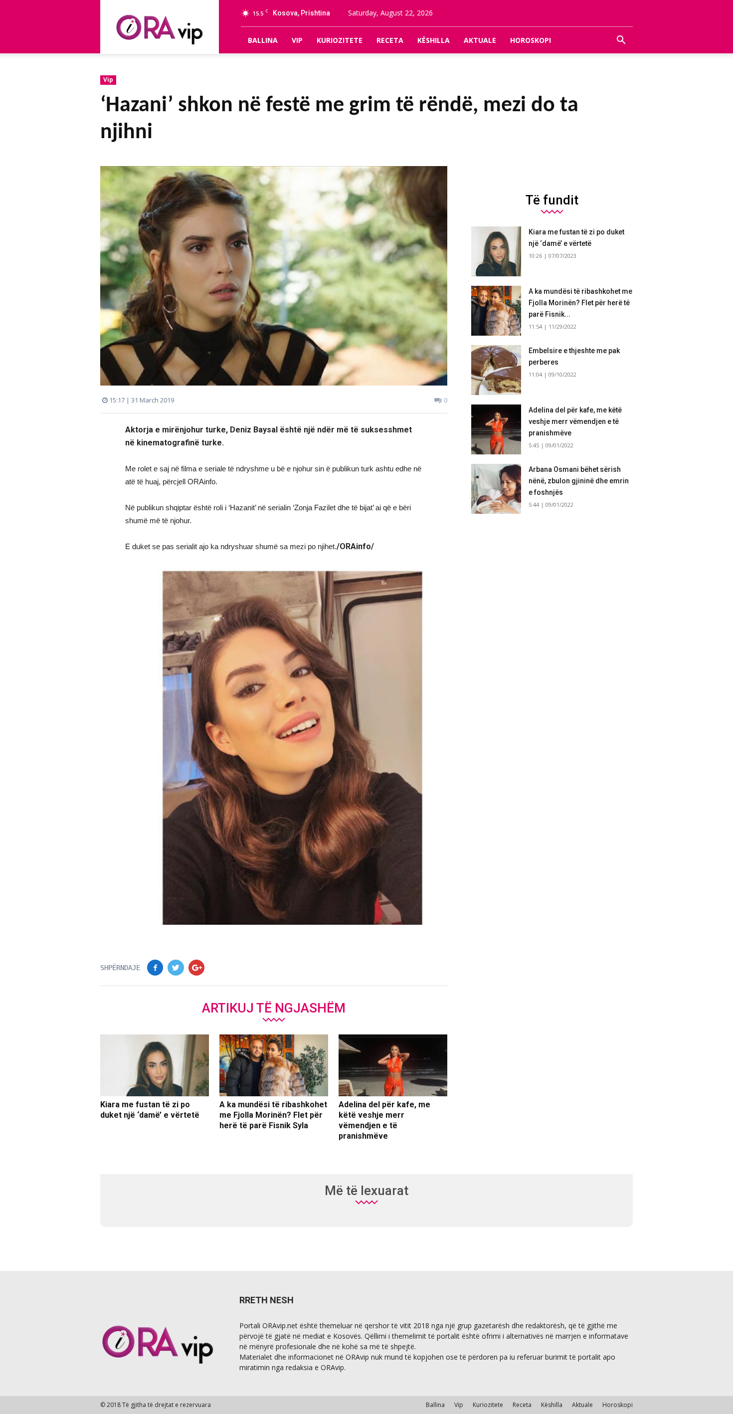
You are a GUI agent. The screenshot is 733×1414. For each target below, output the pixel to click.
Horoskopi (530, 40)
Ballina (263, 40)
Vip (297, 40)
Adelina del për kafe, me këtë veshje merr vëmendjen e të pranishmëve (575, 421)
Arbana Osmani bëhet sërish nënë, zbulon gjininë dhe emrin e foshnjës (579, 480)
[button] (621, 40)
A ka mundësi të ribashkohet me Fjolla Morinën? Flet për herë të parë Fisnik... (580, 302)
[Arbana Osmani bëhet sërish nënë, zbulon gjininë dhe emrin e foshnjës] (496, 489)
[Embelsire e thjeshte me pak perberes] (496, 370)
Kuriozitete (340, 40)
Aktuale (480, 40)
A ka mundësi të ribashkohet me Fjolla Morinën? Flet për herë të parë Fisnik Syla (273, 1115)
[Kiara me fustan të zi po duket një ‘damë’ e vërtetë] (154, 1065)
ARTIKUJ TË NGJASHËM (274, 1007)
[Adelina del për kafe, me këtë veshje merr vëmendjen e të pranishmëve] (393, 1065)
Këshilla (433, 40)
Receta (389, 40)
